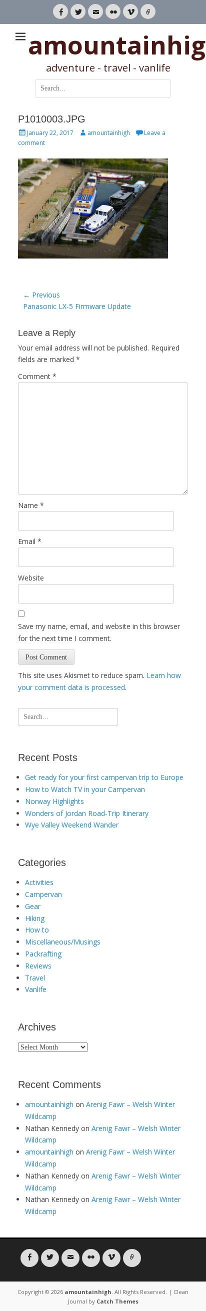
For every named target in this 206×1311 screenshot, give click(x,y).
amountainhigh (109, 132)
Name (31, 505)
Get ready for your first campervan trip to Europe (104, 777)
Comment (37, 376)
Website (31, 577)
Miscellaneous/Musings (62, 941)
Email (30, 541)
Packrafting (43, 953)
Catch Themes (117, 1301)
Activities (39, 882)
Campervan (43, 894)
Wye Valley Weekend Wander (71, 825)
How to (37, 929)
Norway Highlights (54, 801)
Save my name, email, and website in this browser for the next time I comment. (99, 632)
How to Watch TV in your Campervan (85, 789)
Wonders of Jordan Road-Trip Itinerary (86, 813)
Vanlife (35, 989)
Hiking (34, 918)
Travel (35, 977)
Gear (32, 906)
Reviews (38, 965)
